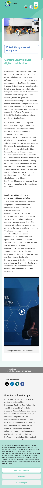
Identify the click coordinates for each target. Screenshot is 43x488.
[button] (7, 384)
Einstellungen (21, 482)
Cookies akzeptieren (21, 470)
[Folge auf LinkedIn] (31, 7)
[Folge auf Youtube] (26, 7)
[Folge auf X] (36, 7)
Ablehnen (21, 476)
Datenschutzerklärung (14, 455)
